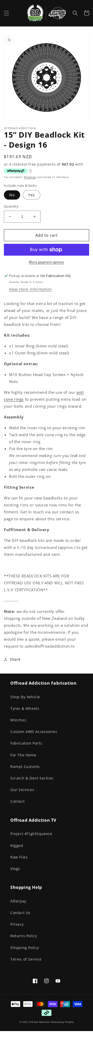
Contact (17, 801)
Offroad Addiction (39, 1022)
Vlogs (15, 868)
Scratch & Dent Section (31, 778)
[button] (6, 13)
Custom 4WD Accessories (33, 731)
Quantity (11, 206)
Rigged (16, 845)
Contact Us (20, 912)
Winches (18, 720)
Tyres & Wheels (24, 708)
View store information (30, 289)
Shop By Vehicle (25, 696)
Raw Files (19, 857)
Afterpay (18, 901)
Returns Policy (23, 935)
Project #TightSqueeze (31, 833)
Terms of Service (26, 959)
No (12, 194)
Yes (31, 194)
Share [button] (15, 659)
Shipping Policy (24, 947)
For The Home (23, 755)
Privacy (17, 924)
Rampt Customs (25, 766)
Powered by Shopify (62, 1022)
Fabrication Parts (26, 743)
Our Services (22, 789)
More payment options (46, 262)
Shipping (30, 177)
